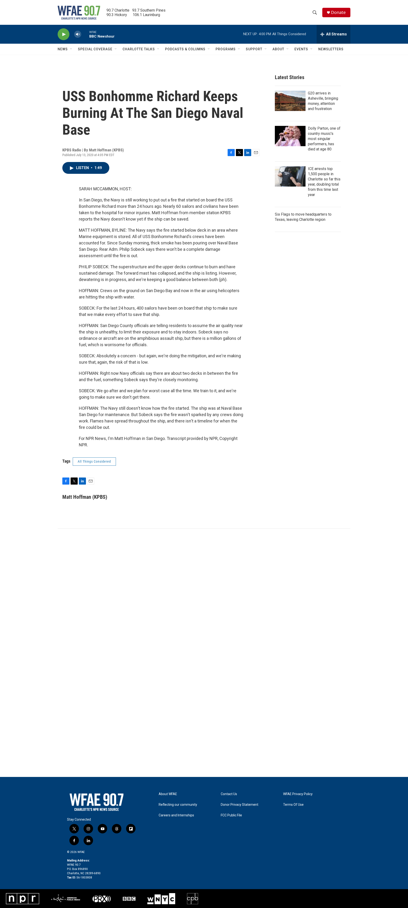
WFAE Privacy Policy (298, 794)
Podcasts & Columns (185, 49)
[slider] (85, 34)
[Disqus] (204, 592)
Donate (338, 12)
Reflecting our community (178, 804)
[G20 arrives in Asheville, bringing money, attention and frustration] (290, 101)
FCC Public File (231, 815)
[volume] (78, 34)
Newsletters (331, 49)
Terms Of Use (293, 804)
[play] (63, 34)
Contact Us (229, 794)
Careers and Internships (176, 815)
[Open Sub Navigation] (71, 49)
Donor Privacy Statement (239, 804)
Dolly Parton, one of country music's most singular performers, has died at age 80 (324, 138)
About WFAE (168, 794)
